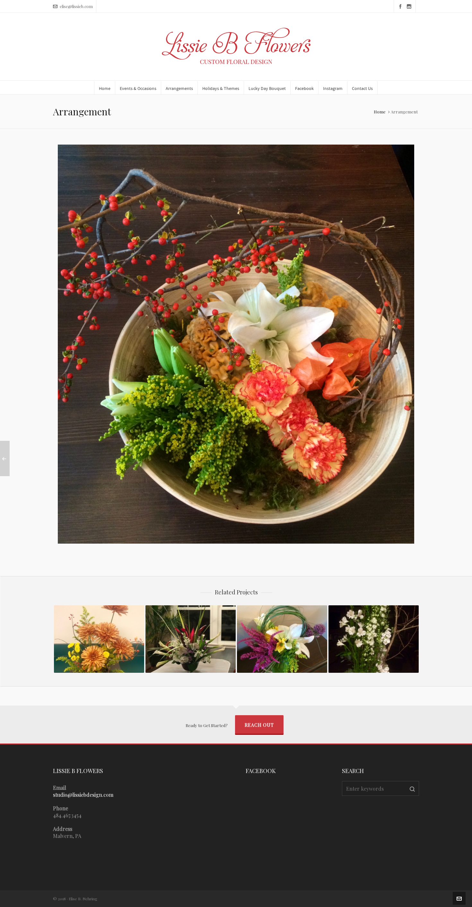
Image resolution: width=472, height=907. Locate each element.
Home (380, 111)
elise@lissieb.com (76, 6)
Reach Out (259, 725)
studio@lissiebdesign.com (83, 794)
